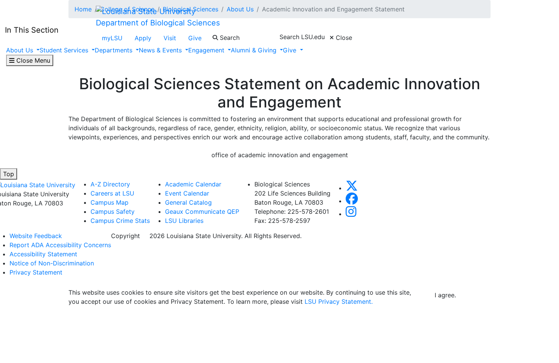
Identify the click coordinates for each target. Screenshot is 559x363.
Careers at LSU (112, 193)
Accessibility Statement (43, 254)
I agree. (445, 295)
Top (8, 174)
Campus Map (110, 202)
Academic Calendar (193, 184)
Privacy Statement (36, 272)
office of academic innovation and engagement (279, 155)
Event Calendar (187, 193)
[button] (352, 188)
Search (229, 37)
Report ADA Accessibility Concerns (60, 245)
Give (195, 38)
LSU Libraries (184, 220)
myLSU (112, 38)
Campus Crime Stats (120, 220)
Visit (170, 38)
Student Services (65, 50)
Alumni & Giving (254, 50)
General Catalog (188, 202)
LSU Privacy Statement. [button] (339, 301)
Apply (143, 38)
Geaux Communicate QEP (202, 211)
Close (343, 37)
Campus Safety (113, 211)
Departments (114, 50)
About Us (20, 50)
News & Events (161, 50)
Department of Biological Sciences (158, 22)
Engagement (207, 50)
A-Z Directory (110, 184)
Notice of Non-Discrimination (52, 263)
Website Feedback (36, 236)
